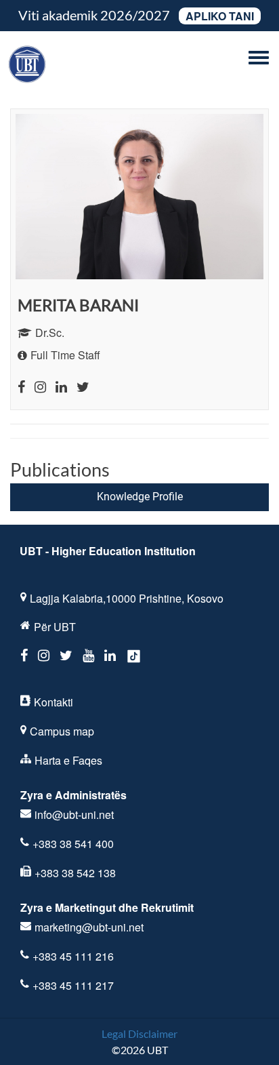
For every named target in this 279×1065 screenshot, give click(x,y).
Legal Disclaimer (139, 1033)
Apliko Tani (220, 16)
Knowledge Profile (140, 496)
